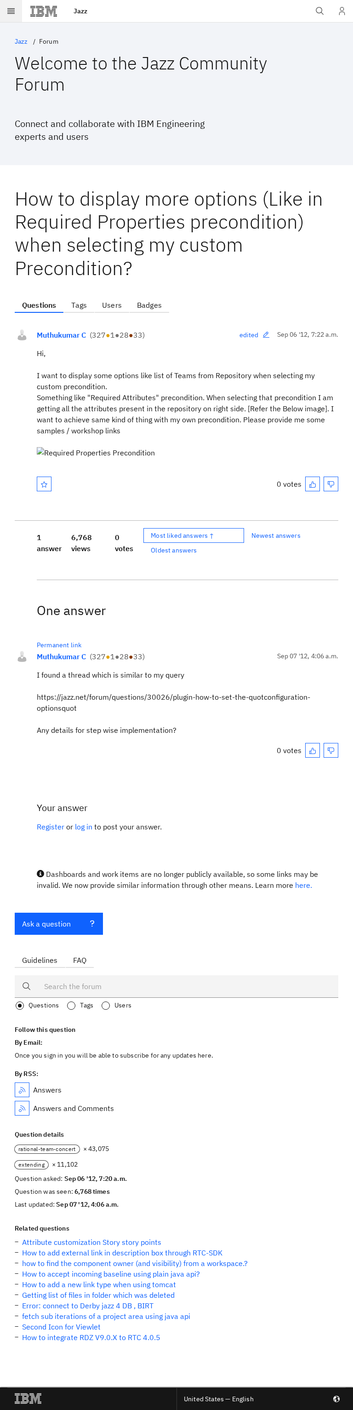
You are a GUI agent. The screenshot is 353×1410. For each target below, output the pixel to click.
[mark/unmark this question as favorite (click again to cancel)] (44, 484)
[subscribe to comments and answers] (22, 1108)
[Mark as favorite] (44, 484)
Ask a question (46, 923)
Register (50, 826)
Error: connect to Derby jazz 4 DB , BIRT (88, 1305)
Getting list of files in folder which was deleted (98, 1295)
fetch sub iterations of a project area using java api (106, 1316)
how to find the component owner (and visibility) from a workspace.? (135, 1263)
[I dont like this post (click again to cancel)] (331, 484)
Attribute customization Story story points (91, 1242)
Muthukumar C (61, 335)
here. (303, 885)
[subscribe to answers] (22, 1089)
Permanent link (59, 645)
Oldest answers (174, 550)
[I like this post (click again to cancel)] (312, 484)
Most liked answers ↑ (182, 535)
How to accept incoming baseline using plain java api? (111, 1273)
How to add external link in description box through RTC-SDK (122, 1252)
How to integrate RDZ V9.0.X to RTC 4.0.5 (91, 1337)
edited (249, 335)
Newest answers (276, 535)
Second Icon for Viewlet (61, 1326)
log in (83, 826)
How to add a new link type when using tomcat (99, 1284)
